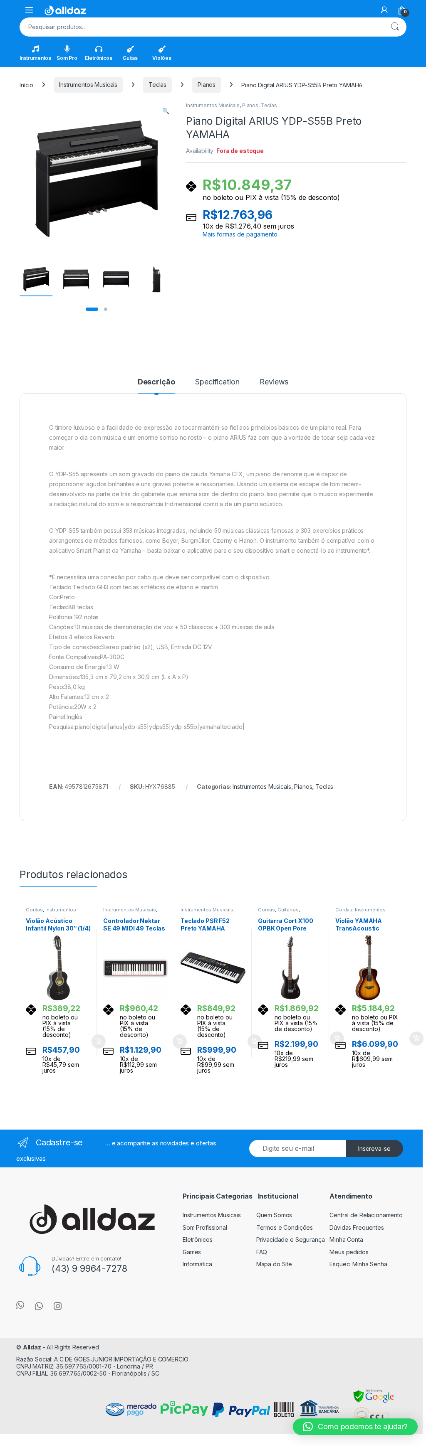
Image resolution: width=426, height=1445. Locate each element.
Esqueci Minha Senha (358, 1264)
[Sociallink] (20, 1305)
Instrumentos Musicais (88, 84)
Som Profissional (205, 1227)
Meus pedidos (348, 1251)
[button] (165, 111)
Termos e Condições (284, 1227)
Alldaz (32, 1347)
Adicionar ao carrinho (93, 1041)
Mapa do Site (274, 1264)
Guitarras (288, 910)
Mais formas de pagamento (240, 234)
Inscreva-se (374, 1148)
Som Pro (67, 58)
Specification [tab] (217, 382)
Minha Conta (346, 1239)
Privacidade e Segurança (290, 1239)
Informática (197, 1264)
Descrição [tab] (156, 382)
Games (192, 1251)
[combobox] (201, 27)
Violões (161, 58)
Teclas (157, 84)
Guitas (130, 58)
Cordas (34, 910)
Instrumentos (35, 58)
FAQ (261, 1251)
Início (26, 84)
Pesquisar (394, 27)
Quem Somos (274, 1215)
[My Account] (384, 10)
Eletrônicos (98, 58)
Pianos (206, 84)
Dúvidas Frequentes (356, 1227)
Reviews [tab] (274, 382)
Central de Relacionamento (366, 1215)
